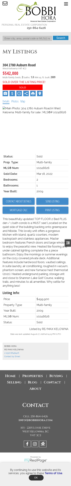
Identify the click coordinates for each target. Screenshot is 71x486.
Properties (32, 376)
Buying (56, 376)
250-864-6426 (36, 28)
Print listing (52, 210)
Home (10, 376)
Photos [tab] (15, 101)
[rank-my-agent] (43, 444)
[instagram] (35, 444)
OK (36, 477)
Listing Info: (11, 292)
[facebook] (28, 444)
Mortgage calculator (19, 210)
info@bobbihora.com (36, 420)
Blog (32, 382)
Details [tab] (6, 101)
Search (60, 37)
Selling (14, 382)
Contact (52, 382)
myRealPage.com (35, 460)
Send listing (52, 201)
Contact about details (18, 201)
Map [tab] (23, 101)
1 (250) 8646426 (11, 353)
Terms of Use (53, 473)
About (35, 388)
